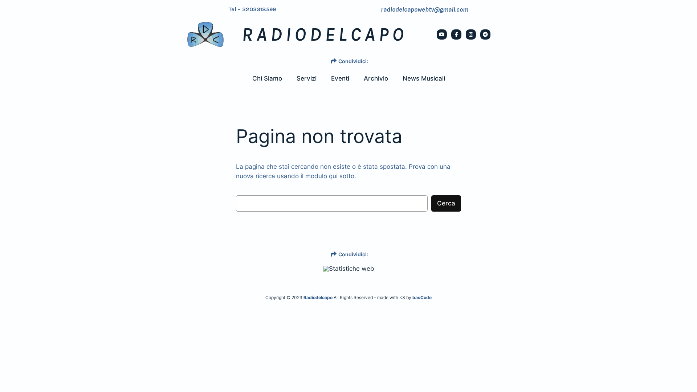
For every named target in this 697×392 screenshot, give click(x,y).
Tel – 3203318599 (252, 9)
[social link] (442, 34)
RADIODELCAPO (324, 34)
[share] (333, 61)
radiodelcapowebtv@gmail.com (424, 9)
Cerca (446, 203)
